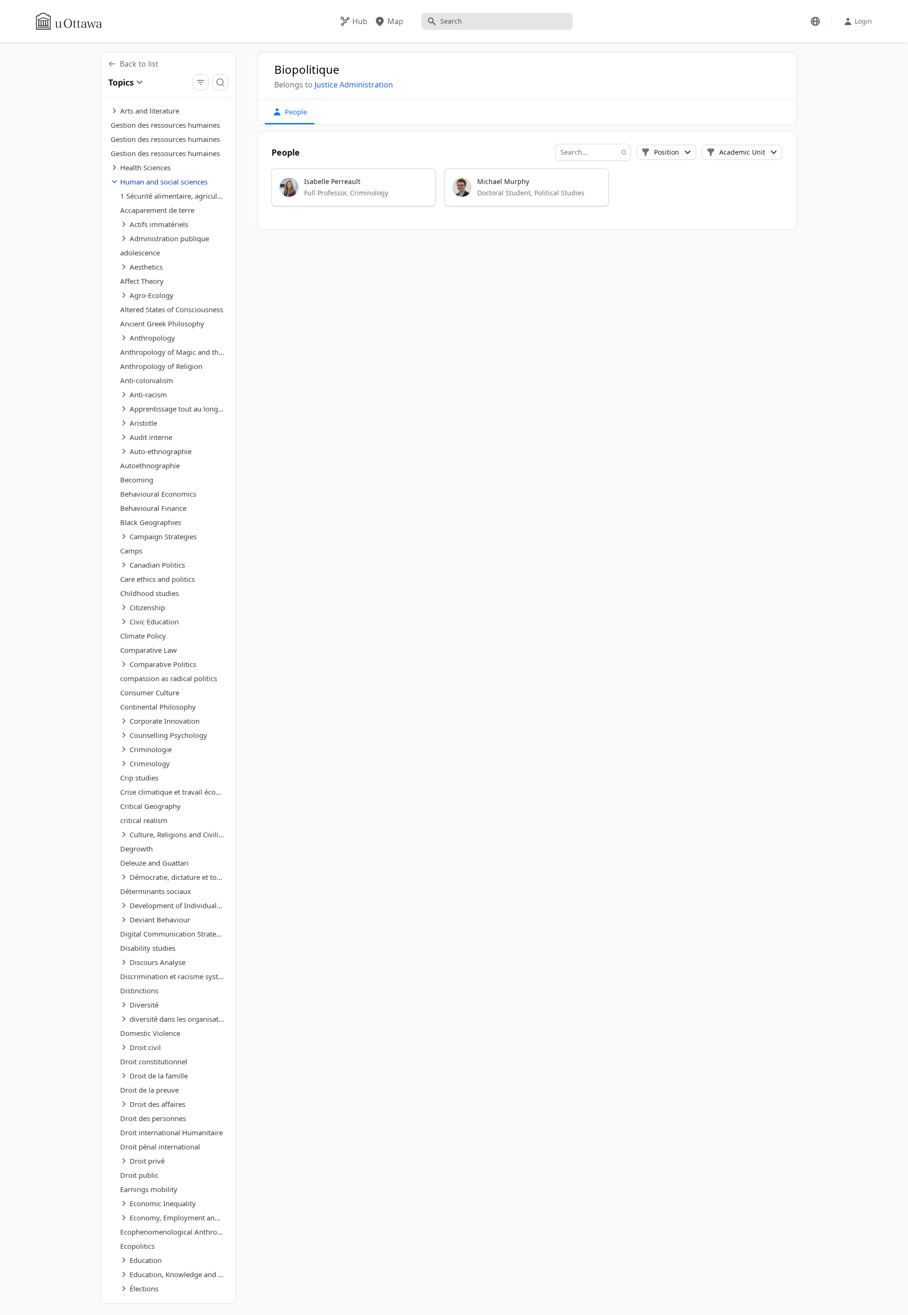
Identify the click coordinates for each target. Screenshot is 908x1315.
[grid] (527, 191)
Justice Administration (353, 84)
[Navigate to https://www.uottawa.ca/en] (69, 21)
